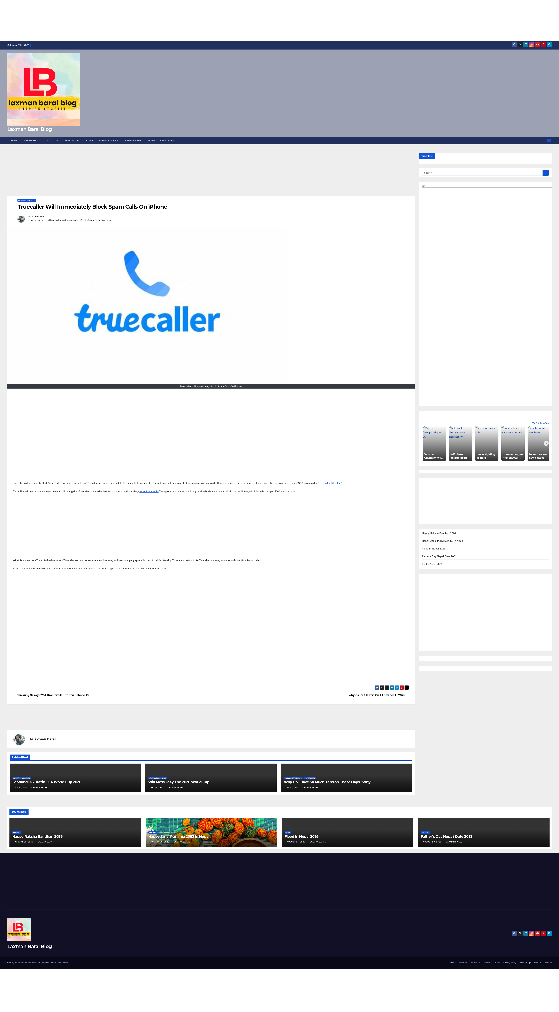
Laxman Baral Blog (29, 129)
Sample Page (133, 140)
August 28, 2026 (24, 842)
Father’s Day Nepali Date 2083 (439, 556)
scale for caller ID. (149, 491)
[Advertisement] (87, 20)
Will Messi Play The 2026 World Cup (178, 782)
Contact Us (51, 140)
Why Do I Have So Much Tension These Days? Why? (328, 782)
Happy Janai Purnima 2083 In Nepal (443, 540)
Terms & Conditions (161, 140)
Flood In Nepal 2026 (433, 548)
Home (13, 140)
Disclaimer (72, 140)
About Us (30, 140)
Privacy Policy (108, 140)
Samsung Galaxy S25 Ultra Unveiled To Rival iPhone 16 (53, 695)
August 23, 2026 (432, 842)
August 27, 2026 (296, 842)
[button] (544, 140)
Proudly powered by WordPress (22, 962)
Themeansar (62, 962)
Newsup (49, 962)
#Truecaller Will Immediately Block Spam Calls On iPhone (80, 220)
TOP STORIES (309, 778)
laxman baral (38, 216)
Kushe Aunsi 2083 (432, 564)
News (287, 832)
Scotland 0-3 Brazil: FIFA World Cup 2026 (47, 782)
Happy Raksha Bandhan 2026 (439, 533)
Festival (17, 832)
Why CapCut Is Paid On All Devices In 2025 (377, 695)
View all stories (540, 422)
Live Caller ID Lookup (330, 483)
